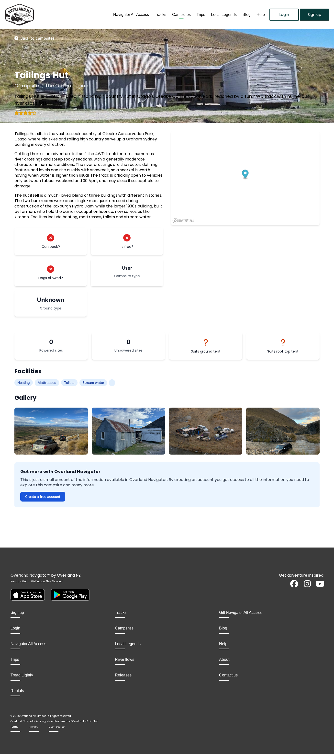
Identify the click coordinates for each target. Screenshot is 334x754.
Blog (247, 14)
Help (260, 14)
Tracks (160, 14)
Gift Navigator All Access (240, 612)
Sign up (314, 14)
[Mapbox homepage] (183, 221)
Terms (14, 727)
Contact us (228, 675)
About (224, 659)
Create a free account (42, 496)
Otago (63, 85)
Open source (57, 727)
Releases (123, 675)
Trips (201, 14)
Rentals (17, 691)
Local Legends (224, 14)
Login (284, 14)
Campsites (181, 14)
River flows (124, 659)
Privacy (33, 727)
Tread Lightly (22, 675)
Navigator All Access (131, 14)
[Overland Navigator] (42, 14)
